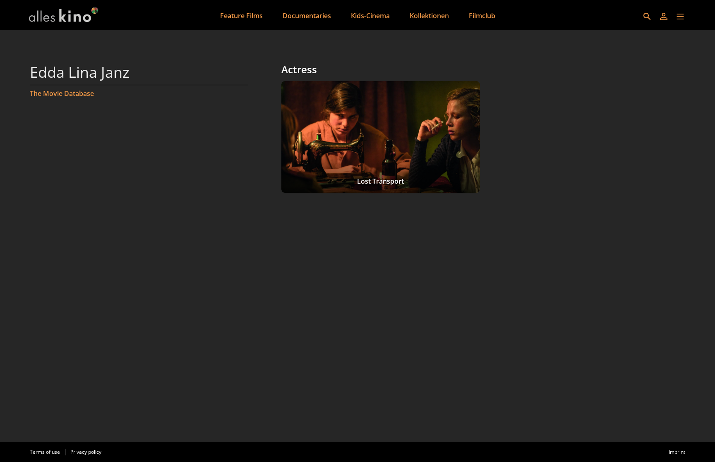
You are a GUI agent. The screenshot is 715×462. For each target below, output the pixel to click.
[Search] (647, 16)
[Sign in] (663, 16)
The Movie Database (62, 93)
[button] (680, 16)
